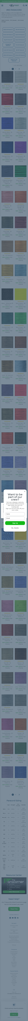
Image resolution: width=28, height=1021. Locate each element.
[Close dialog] (24, 491)
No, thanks (15, 528)
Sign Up (15, 523)
